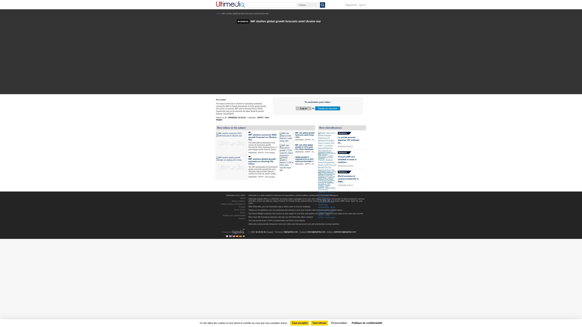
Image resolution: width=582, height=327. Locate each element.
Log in (303, 108)
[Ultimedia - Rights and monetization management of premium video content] (230, 4)
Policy (242, 213)
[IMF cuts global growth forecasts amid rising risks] (286, 137)
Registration (351, 5)
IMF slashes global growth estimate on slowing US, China (262, 161)
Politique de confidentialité (234, 216)
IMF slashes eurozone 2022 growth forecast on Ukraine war (262, 137)
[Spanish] (237, 236)
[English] (230, 236)
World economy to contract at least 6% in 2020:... (348, 179)
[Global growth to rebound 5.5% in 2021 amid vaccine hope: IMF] (286, 164)
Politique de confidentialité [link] (367, 323)
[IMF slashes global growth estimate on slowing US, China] (231, 159)
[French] (227, 236)
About (242, 198)
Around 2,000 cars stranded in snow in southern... (347, 159)
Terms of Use (239, 210)
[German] (240, 236)
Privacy (242, 207)
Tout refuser (319, 323)
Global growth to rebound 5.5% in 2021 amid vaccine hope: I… (305, 159)
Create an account (327, 108)
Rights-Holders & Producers (233, 204)
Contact (242, 218)
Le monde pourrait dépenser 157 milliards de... (348, 140)
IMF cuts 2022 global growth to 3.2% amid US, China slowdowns (304, 147)
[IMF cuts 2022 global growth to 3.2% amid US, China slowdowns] (286, 150)
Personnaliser (339, 323)
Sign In (362, 5)
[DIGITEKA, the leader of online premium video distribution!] (233, 231)
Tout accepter (300, 323)
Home (218, 14)
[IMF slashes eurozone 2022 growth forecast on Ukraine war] (231, 135)
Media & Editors (238, 201)
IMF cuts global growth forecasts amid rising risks (304, 135)
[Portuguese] (244, 236)
